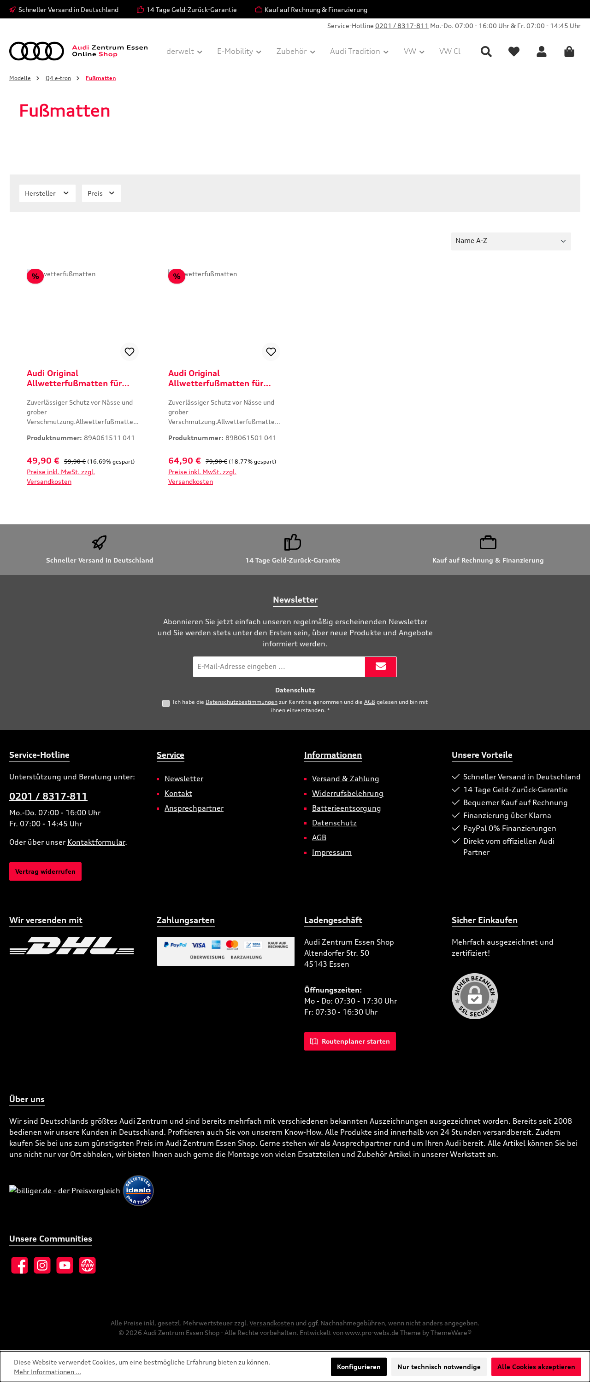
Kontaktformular (96, 842)
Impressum (332, 852)
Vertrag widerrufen (45, 871)
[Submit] (381, 666)
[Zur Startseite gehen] (78, 51)
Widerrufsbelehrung (348, 793)
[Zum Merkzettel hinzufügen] (129, 352)
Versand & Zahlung (345, 778)
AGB (369, 701)
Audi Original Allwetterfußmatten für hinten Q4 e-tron (74, 378)
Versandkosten (271, 1323)
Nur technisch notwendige (439, 1366)
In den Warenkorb (83, 492)
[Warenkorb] (569, 51)
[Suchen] (486, 51)
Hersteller (41, 193)
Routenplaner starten (355, 1041)
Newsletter (184, 778)
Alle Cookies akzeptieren (536, 1366)
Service (170, 754)
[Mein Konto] (541, 51)
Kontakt (178, 793)
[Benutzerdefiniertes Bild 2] (9, 968)
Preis (96, 193)
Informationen (333, 754)
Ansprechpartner (194, 808)
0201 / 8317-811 (402, 25)
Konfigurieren (359, 1366)
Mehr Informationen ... (47, 1372)
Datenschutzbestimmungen (241, 701)
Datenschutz (334, 822)
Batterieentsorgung (346, 808)
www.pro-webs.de (372, 1332)
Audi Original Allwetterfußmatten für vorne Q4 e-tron (215, 378)
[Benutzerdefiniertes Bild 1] (71, 945)
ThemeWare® (451, 1332)
